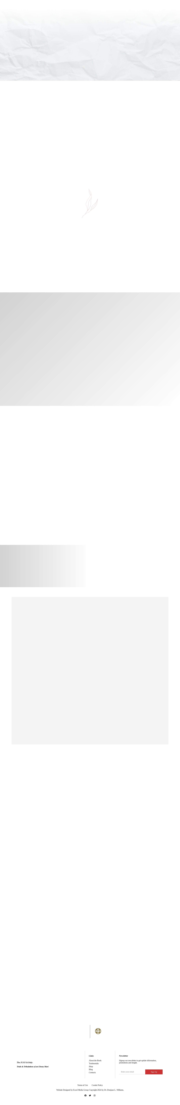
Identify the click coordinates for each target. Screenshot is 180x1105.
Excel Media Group (81, 1090)
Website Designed (63, 1090)
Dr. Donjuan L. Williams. (114, 1090)
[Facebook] (85, 1095)
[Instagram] (94, 1095)
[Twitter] (90, 1095)
